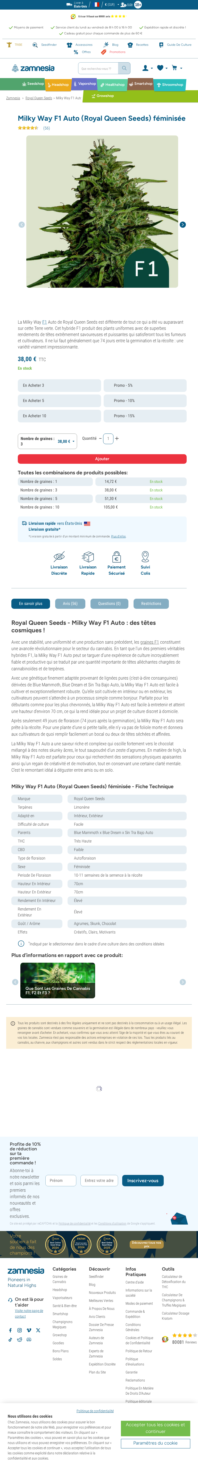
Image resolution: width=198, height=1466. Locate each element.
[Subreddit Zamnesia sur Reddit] (19, 1339)
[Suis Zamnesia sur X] (38, 1330)
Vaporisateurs (62, 1298)
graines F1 (149, 642)
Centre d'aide (135, 1282)
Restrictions (151, 603)
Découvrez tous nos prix (146, 1244)
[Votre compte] (147, 68)
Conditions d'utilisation (112, 1223)
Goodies (58, 1343)
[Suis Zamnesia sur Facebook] (10, 1330)
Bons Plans (61, 1351)
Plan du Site (97, 1372)
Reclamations (135, 1380)
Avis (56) (70, 603)
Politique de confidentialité (74, 1223)
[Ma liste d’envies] (162, 68)
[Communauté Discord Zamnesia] (28, 1339)
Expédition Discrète (102, 1364)
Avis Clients (97, 1317)
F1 (44, 322)
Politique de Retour (139, 1351)
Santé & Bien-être (65, 1306)
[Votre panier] (177, 68)
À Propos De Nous (101, 1309)
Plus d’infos (118, 536)
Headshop (60, 1290)
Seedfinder (96, 1276)
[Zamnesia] (40, 68)
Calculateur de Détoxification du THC (174, 1281)
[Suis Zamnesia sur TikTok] (10, 1339)
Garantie (131, 1372)
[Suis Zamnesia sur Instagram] (19, 1330)
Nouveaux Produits (102, 1292)
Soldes (57, 1359)
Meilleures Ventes (101, 1300)
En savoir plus (30, 603)
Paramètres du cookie (155, 1443)
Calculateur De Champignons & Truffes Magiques (174, 1300)
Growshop (60, 1335)
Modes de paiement (139, 1303)
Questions (109, 603)
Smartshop (60, 1314)
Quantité (89, 438)
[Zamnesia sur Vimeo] (28, 1330)
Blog (92, 1284)
